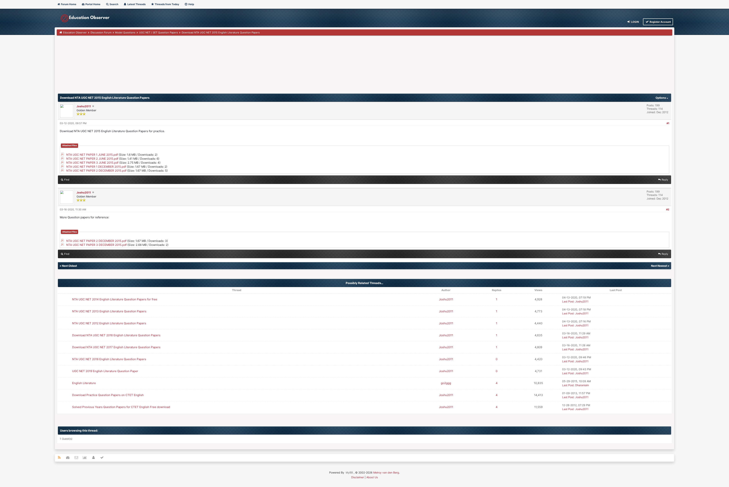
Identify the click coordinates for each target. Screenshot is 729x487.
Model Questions (125, 32)
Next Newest (659, 265)
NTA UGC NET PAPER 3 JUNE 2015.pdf (92, 162)
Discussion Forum (101, 32)
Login (635, 21)
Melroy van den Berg (386, 472)
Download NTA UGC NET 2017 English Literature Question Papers (116, 347)
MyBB (349, 472)
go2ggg (446, 383)
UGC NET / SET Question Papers (158, 32)
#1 (668, 123)
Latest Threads (136, 4)
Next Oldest (69, 265)
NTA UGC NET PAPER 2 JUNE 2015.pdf (92, 158)
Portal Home (92, 4)
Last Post (568, 301)
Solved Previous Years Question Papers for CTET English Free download (121, 407)
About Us (372, 477)
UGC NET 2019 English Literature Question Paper (105, 371)
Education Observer (75, 32)
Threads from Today (166, 4)
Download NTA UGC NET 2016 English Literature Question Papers (116, 335)
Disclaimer (357, 477)
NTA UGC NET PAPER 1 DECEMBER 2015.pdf (96, 166)
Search (113, 4)
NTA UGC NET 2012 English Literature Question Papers (109, 323)
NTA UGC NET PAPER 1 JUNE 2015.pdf (92, 154)
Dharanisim (582, 385)
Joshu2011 (84, 106)
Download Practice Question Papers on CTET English (108, 395)
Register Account (660, 21)
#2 (667, 209)
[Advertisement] (171, 65)
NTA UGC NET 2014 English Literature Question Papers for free (114, 299)
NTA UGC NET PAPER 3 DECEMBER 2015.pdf (96, 245)
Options (661, 97)
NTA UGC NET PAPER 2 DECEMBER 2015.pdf (96, 170)
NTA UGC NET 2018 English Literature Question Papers (109, 359)
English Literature (84, 383)
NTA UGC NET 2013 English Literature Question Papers (109, 311)
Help (191, 4)
